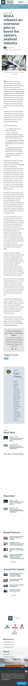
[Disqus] (14, 474)
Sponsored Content (9, 647)
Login (20, 2)
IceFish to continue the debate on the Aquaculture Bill (17, 550)
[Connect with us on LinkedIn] (15, 349)
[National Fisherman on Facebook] (14, 618)
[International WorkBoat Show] (15, 626)
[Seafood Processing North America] (14, 632)
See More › (14, 562)
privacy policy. (6, 679)
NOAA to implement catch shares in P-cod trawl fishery (17, 439)
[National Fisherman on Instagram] (16, 618)
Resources (8, 639)
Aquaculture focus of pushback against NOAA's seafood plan (17, 447)
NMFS (6, 358)
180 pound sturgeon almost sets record (15, 590)
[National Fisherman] (3, 2)
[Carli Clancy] (5, 47)
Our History (7, 654)
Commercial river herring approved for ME (16, 580)
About (6, 651)
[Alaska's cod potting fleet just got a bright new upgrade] (6, 537)
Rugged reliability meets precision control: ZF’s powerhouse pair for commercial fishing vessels (17, 556)
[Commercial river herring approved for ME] (6, 580)
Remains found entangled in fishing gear (17, 585)
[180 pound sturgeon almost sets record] (6, 591)
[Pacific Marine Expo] (7, 626)
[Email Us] (12, 349)
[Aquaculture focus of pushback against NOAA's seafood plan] (6, 445)
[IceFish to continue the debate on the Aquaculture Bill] (6, 549)
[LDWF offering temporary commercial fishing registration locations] (6, 574)
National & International (15, 49)
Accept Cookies (21, 683)
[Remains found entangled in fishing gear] (6, 586)
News (6, 49)
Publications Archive (9, 644)
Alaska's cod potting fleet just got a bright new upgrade (16, 538)
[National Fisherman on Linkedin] (19, 618)
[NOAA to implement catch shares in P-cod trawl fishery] (6, 437)
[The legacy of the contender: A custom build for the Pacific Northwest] (6, 543)
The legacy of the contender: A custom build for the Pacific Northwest (17, 544)
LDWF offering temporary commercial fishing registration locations (16, 575)
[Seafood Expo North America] (22, 627)
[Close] (26, 671)
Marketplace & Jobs (9, 642)
